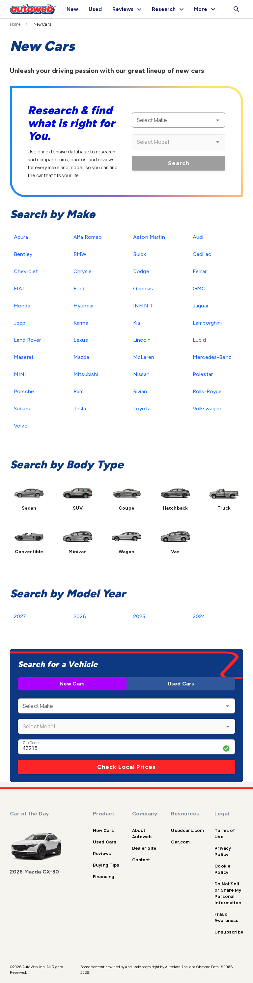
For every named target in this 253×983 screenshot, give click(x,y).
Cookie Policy (222, 869)
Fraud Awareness (226, 917)
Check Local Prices (126, 767)
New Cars (72, 684)
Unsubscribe (228, 932)
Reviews (102, 853)
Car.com (180, 842)
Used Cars (181, 684)
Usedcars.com (187, 830)
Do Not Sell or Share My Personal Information (227, 893)
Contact (141, 860)
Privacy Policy (222, 851)
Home (15, 24)
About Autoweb (142, 833)
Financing (103, 876)
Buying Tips (106, 865)
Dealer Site (144, 848)
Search (178, 163)
